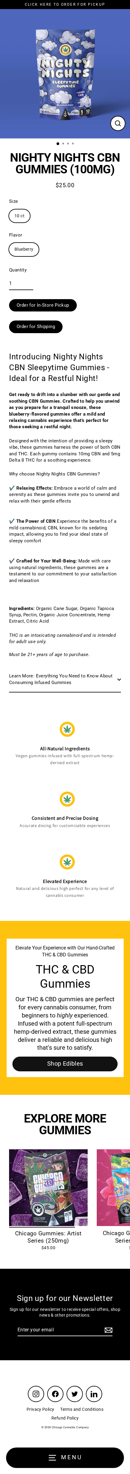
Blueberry (24, 249)
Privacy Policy (40, 1409)
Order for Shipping (36, 326)
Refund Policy (65, 1418)
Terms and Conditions (81, 1409)
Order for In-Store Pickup (43, 305)
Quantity (18, 270)
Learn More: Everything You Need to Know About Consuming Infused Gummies (60, 679)
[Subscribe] (107, 1330)
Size (13, 201)
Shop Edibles (65, 1063)
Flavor (15, 235)
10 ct (19, 215)
